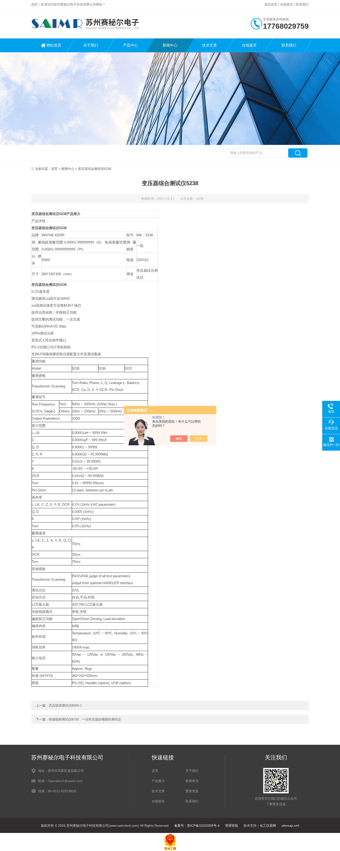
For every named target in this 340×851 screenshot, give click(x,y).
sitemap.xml (290, 825)
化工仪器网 (268, 825)
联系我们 (302, 4)
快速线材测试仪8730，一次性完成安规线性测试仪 (85, 719)
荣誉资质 (191, 791)
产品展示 (158, 781)
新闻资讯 (191, 781)
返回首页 (270, 4)
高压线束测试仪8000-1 (65, 705)
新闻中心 (170, 45)
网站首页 (53, 45)
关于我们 (90, 45)
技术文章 (209, 45)
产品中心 (130, 45)
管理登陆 (231, 825)
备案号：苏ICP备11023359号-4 (196, 825)
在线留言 (286, 4)
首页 (54, 169)
